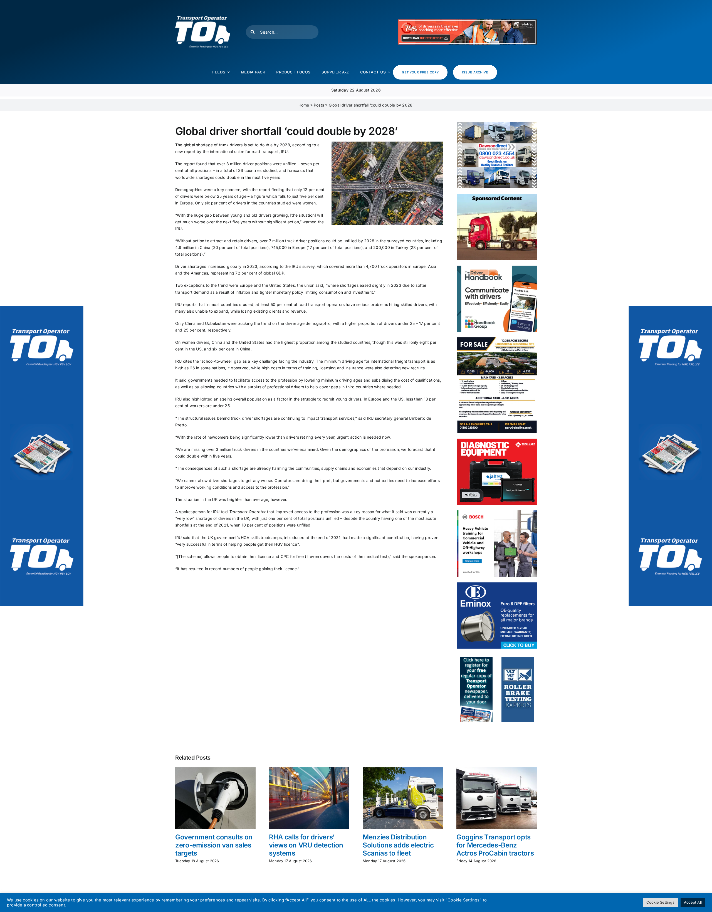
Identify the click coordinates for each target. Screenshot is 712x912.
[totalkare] (497, 440)
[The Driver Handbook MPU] (497, 267)
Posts (319, 105)
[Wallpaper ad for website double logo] (41, 456)
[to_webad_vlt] (517, 658)
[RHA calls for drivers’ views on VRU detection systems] (309, 769)
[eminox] (497, 584)
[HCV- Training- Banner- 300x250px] (497, 512)
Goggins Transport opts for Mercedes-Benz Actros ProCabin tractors (495, 845)
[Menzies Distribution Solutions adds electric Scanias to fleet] (403, 769)
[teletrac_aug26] (467, 21)
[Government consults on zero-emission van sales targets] (215, 769)
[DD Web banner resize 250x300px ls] (497, 124)
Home (303, 105)
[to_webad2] (476, 658)
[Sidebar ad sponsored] (497, 195)
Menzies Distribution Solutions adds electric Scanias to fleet (398, 845)
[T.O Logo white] (202, 6)
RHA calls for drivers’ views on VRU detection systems (306, 845)
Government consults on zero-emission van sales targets (214, 845)
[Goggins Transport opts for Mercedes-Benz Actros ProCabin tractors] (496, 769)
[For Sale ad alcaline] (497, 339)
